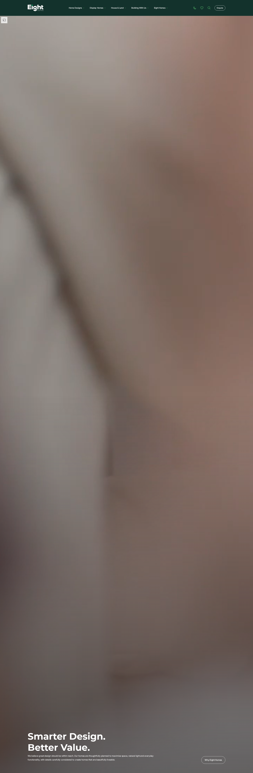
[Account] (201, 8)
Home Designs (75, 8)
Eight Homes (160, 8)
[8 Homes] (35, 7)
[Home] (209, 8)
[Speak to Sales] (194, 8)
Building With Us (138, 8)
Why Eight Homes (213, 760)
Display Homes (96, 8)
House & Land (117, 8)
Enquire (220, 8)
